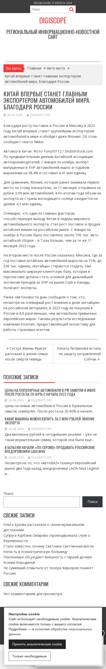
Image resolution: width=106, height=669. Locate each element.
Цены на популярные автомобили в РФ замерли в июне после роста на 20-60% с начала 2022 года (50, 392)
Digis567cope (40, 115)
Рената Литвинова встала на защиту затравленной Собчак (79, 353)
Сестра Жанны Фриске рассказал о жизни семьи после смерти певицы (26, 353)
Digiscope (53, 20)
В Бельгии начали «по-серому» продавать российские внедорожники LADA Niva (50, 449)
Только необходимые (29, 656)
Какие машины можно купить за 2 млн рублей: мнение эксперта (49, 421)
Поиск (8, 493)
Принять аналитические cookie (37, 644)
